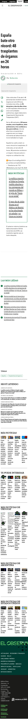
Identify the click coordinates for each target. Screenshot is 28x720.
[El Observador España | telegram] (22, 650)
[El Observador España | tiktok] (19, 647)
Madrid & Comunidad (8, 661)
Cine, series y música (8, 658)
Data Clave (17, 666)
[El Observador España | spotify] (26, 647)
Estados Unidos (6, 672)
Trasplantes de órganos (15, 376)
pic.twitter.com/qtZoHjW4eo (16, 163)
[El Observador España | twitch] (26, 650)
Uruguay (4, 1)
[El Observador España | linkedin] (22, 647)
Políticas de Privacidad (4, 709)
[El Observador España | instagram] (23, 644)
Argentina (11, 669)
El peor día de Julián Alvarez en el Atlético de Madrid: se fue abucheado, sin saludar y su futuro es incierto (14, 398)
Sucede (3, 656)
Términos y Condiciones (4, 713)
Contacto (3, 717)
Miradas (18, 664)
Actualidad (5, 653)
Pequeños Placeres (7, 664)
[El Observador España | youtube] (26, 644)
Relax (9, 656)
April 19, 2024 (22, 168)
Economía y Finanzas (17, 653)
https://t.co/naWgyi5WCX (17, 160)
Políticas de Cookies (4, 705)
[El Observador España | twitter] (16, 644)
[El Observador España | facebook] (19, 644)
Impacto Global (6, 666)
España (4, 376)
